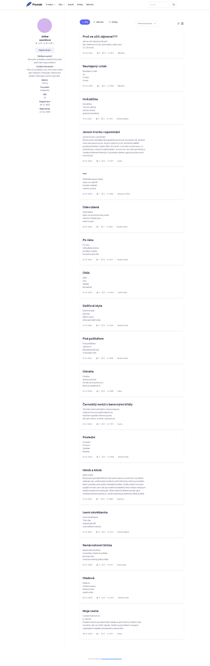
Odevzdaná (91, 207)
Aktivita (89, 4)
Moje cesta (90, 611)
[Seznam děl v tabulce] (178, 24)
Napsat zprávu (45, 50)
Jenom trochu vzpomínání (101, 132)
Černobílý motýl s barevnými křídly (108, 404)
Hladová (88, 578)
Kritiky (80, 4)
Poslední (89, 437)
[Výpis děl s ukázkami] (182, 24)
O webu (49, 4)
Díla (60, 4)
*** (85, 174)
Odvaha (88, 371)
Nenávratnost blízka (97, 545)
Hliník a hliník (92, 470)
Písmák (37, 4)
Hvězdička (90, 99)
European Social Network (111, 659)
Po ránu (88, 240)
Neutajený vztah (95, 66)
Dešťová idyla (92, 306)
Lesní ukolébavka (95, 512)
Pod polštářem (93, 338)
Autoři (71, 4)
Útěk (86, 273)
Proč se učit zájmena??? (100, 36)
